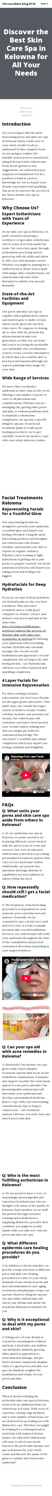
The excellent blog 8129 (19, 4)
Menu (43, 4)
